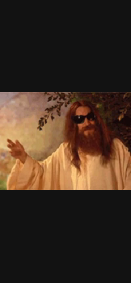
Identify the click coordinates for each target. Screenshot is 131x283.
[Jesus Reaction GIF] (65, 141)
